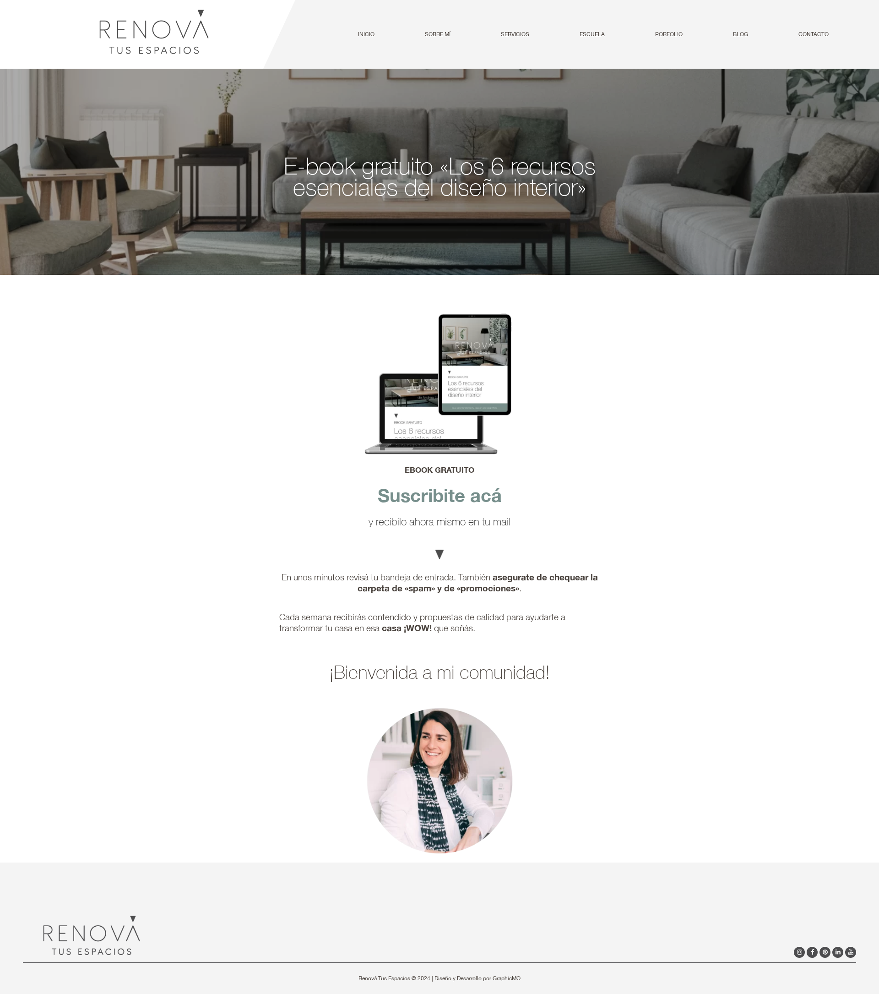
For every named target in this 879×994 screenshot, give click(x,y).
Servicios (515, 34)
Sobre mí (437, 34)
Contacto (813, 34)
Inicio (366, 34)
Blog (740, 34)
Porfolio (669, 34)
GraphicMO (507, 978)
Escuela (592, 34)
